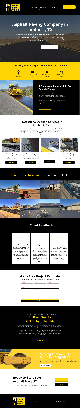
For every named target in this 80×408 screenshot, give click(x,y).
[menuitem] (26, 7)
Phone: (48, 282)
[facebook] (32, 404)
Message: (23, 287)
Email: (35, 282)
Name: (22, 282)
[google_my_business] (35, 404)
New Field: (23, 295)
